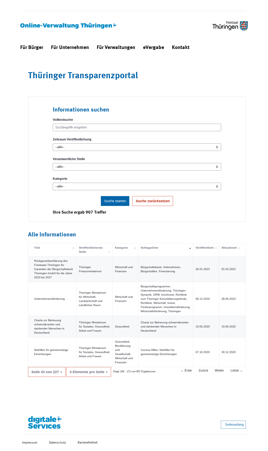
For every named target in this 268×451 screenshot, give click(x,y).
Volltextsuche (63, 119)
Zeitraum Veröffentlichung (72, 139)
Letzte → (237, 370)
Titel (37, 247)
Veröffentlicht (205, 247)
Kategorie (60, 178)
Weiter (219, 370)
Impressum (29, 442)
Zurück (203, 370)
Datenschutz (57, 442)
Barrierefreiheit (88, 442)
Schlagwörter (149, 247)
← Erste (186, 370)
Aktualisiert (229, 247)
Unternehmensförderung (49, 298)
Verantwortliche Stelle (69, 159)
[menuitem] (31, 48)
